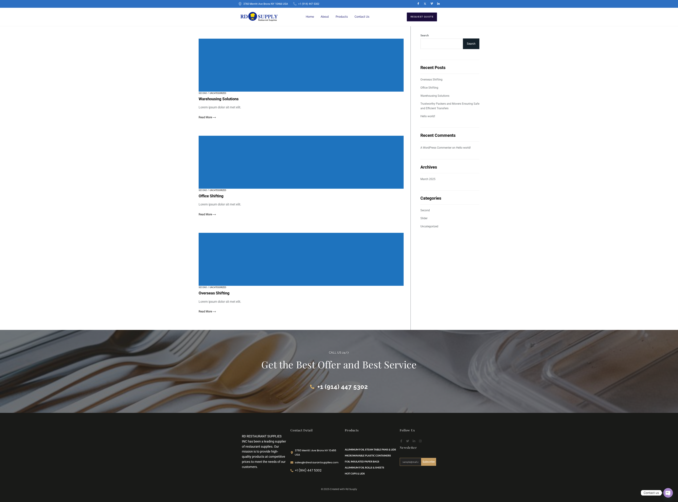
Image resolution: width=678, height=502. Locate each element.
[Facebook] (418, 3)
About (325, 16)
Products (342, 16)
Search (424, 35)
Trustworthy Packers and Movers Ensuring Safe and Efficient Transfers (449, 106)
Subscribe (429, 461)
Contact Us (362, 16)
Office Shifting (429, 87)
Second (203, 93)
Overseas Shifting (431, 79)
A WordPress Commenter (435, 147)
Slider (423, 218)
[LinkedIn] (438, 3)
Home (310, 16)
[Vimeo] (431, 3)
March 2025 (427, 179)
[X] (425, 3)
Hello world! (427, 116)
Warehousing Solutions (434, 95)
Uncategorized (218, 93)
